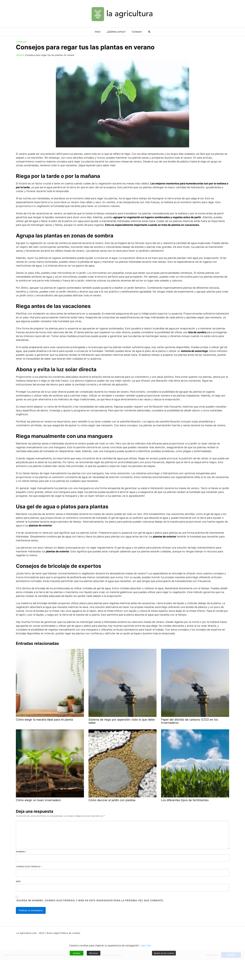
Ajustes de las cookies (164, 953)
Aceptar (76, 953)
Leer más (145, 945)
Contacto (137, 31)
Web (18, 881)
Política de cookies (70, 933)
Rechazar (93, 953)
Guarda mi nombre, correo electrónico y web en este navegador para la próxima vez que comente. (90, 900)
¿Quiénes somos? (116, 31)
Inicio (98, 31)
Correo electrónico (29, 866)
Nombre (21, 851)
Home (19, 55)
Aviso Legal (53, 933)
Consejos (21, 42)
